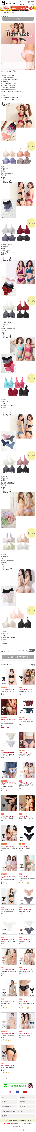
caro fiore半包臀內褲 (7, 786)
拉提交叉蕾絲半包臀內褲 (8, 941)
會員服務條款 (30, 1123)
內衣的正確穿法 (6, 1106)
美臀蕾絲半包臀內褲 (24, 1035)
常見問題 (22, 1102)
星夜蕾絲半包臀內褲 (7, 818)
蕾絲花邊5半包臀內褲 (7, 1068)
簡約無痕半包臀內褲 (7, 911)
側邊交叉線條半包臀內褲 (26, 971)
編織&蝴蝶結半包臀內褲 (26, 818)
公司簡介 (21, 1126)
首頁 (3, 1097)
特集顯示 (18, 19)
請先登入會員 (23, 650)
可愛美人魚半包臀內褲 (7, 755)
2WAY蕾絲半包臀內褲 (7, 691)
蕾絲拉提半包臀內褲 (24, 911)
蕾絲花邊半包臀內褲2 (7, 1035)
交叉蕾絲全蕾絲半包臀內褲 (26, 1003)
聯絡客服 (22, 1106)
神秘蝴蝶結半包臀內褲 (25, 691)
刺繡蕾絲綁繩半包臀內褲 (26, 722)
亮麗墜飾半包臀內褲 (24, 941)
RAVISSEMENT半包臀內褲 (27, 878)
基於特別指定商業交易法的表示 (18, 1123)
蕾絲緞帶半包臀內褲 (7, 723)
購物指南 (4, 1102)
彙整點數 (22, 1097)
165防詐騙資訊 (6, 1123)
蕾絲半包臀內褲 (5, 1003)
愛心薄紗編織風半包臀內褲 (9, 848)
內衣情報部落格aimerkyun (14, 1111)
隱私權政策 (15, 1126)
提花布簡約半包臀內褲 (7, 880)
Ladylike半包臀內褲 (24, 848)
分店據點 (4, 1116)
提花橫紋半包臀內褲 (24, 755)
